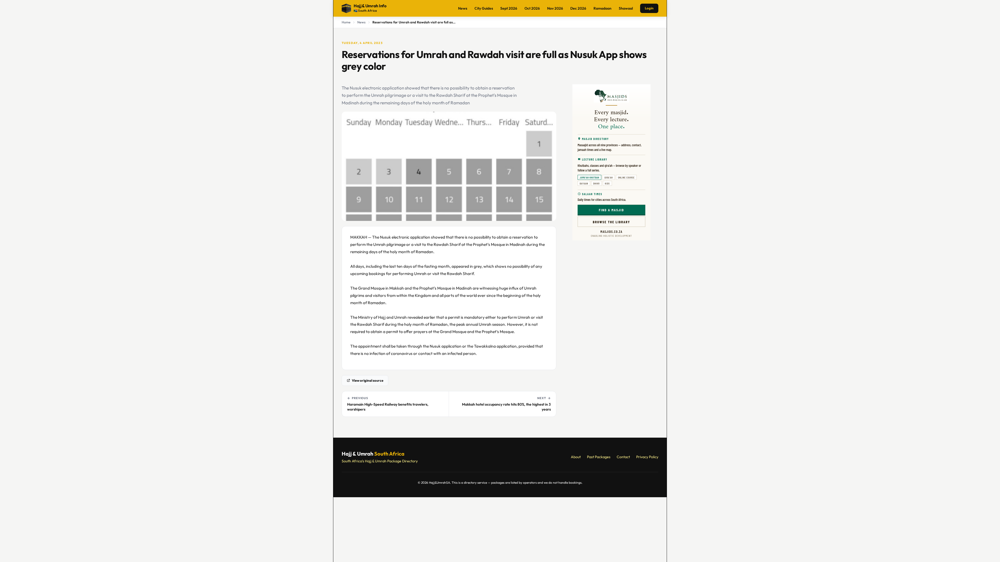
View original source (367, 380)
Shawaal (626, 8)
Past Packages (598, 457)
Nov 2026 (555, 8)
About (576, 457)
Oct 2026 (532, 8)
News (462, 8)
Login (649, 8)
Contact (623, 457)
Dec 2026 (578, 8)
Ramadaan (602, 8)
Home (346, 22)
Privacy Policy (647, 457)
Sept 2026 (508, 8)
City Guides (483, 8)
